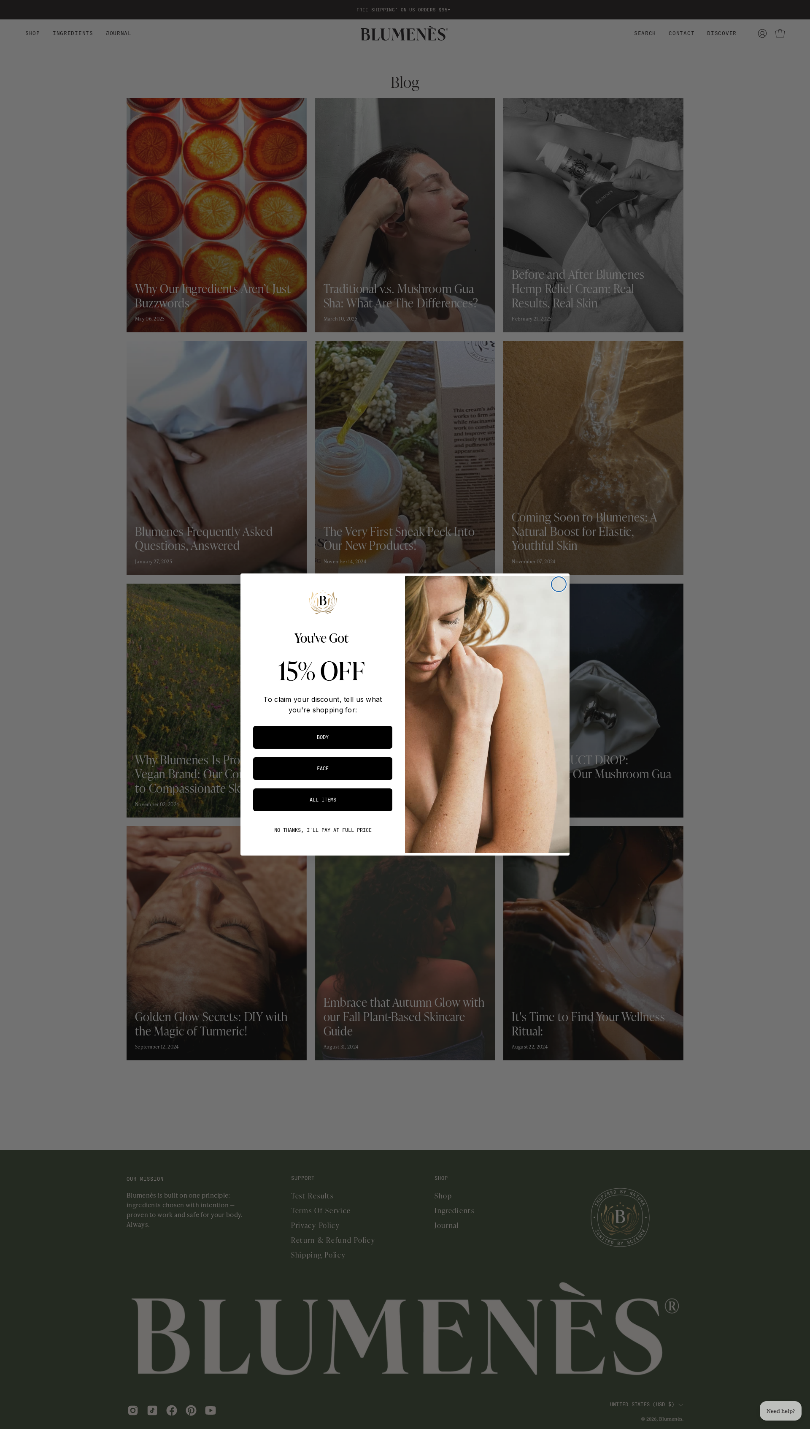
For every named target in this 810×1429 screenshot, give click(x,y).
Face (323, 769)
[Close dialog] (558, 584)
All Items (323, 800)
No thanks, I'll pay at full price (323, 830)
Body (323, 737)
